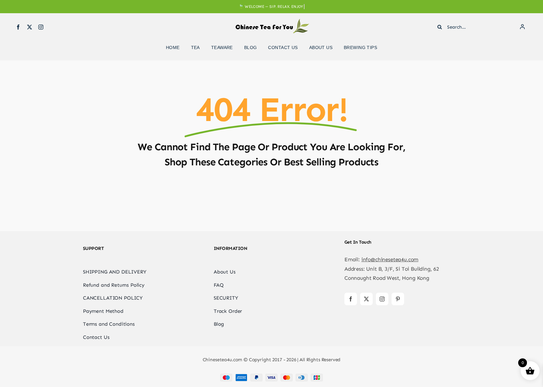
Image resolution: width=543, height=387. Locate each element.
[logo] (271, 21)
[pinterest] (398, 299)
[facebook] (18, 27)
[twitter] (29, 27)
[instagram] (40, 27)
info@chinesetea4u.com (389, 259)
